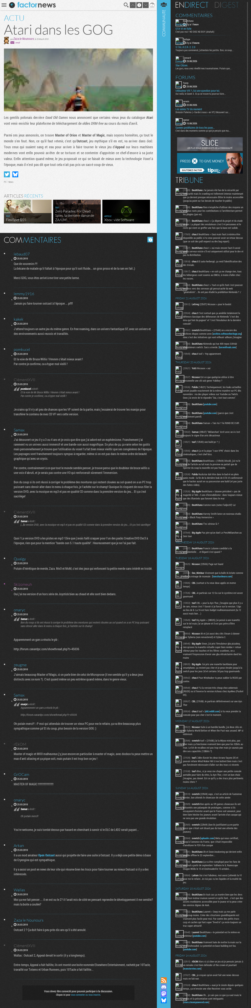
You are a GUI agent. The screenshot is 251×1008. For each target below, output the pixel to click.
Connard (187, 57)
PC (5, 182)
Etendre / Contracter (164, 974)
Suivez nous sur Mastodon (164, 994)
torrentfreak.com (227, 347)
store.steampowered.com (196, 1002)
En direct (192, 5)
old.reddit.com (212, 711)
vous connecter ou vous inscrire (85, 994)
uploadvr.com (207, 838)
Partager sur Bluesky (15, 174)
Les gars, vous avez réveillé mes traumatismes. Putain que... (203, 68)
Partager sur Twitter (7, 174)
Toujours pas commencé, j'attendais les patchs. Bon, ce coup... (205, 50)
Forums (185, 77)
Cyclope (186, 39)
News (10, 182)
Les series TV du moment (189, 109)
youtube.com (210, 404)
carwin (186, 101)
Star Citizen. (182, 65)
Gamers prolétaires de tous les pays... (195, 127)
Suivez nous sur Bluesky (164, 1000)
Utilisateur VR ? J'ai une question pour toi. (198, 90)
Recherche (126, 5)
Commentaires (194, 15)
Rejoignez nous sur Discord (164, 987)
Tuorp (185, 82)
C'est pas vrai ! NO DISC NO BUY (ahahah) (195, 31)
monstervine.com (192, 968)
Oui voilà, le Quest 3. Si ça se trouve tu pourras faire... (201, 93)
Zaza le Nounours (23, 39)
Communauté (163, 485)
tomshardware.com (222, 576)
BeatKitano (188, 20)
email (17, 42)
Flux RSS (164, 980)
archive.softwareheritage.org (227, 333)
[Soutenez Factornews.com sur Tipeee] (210, 172)
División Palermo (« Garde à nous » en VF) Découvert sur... (203, 112)
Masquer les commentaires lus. (150, 239)
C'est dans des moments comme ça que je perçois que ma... (203, 130)
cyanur (186, 119)
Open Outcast (46, 855)
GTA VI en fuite (183, 28)
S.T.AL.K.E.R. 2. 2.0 (185, 47)
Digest (227, 5)
